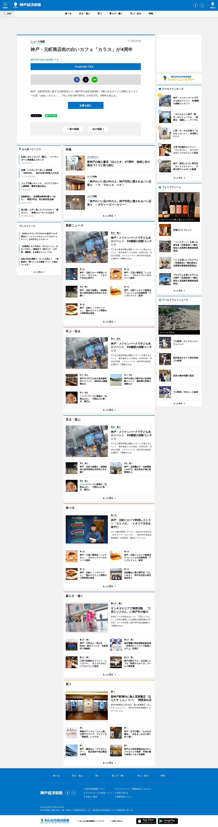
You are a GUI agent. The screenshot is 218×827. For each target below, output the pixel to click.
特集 (151, 13)
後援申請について (124, 796)
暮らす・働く (116, 13)
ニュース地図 (38, 41)
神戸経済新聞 (27, 5)
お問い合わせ (122, 793)
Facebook (195, 5)
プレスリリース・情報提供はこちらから (134, 789)
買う (100, 13)
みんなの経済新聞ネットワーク (54, 821)
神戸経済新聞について (95, 789)
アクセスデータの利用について (99, 793)
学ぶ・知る (135, 13)
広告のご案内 (91, 796)
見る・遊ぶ (84, 13)
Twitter (202, 5)
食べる (68, 13)
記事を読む (86, 105)
